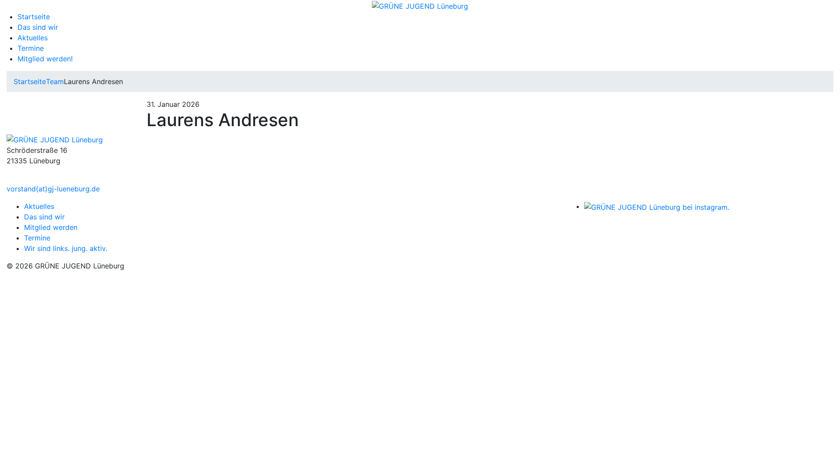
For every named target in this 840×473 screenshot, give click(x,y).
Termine (31, 48)
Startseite (34, 16)
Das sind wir (38, 27)
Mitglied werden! (45, 58)
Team (55, 81)
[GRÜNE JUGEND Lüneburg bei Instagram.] (656, 206)
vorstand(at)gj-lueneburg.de (53, 188)
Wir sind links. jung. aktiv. (65, 248)
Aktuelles (33, 37)
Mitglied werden (50, 227)
